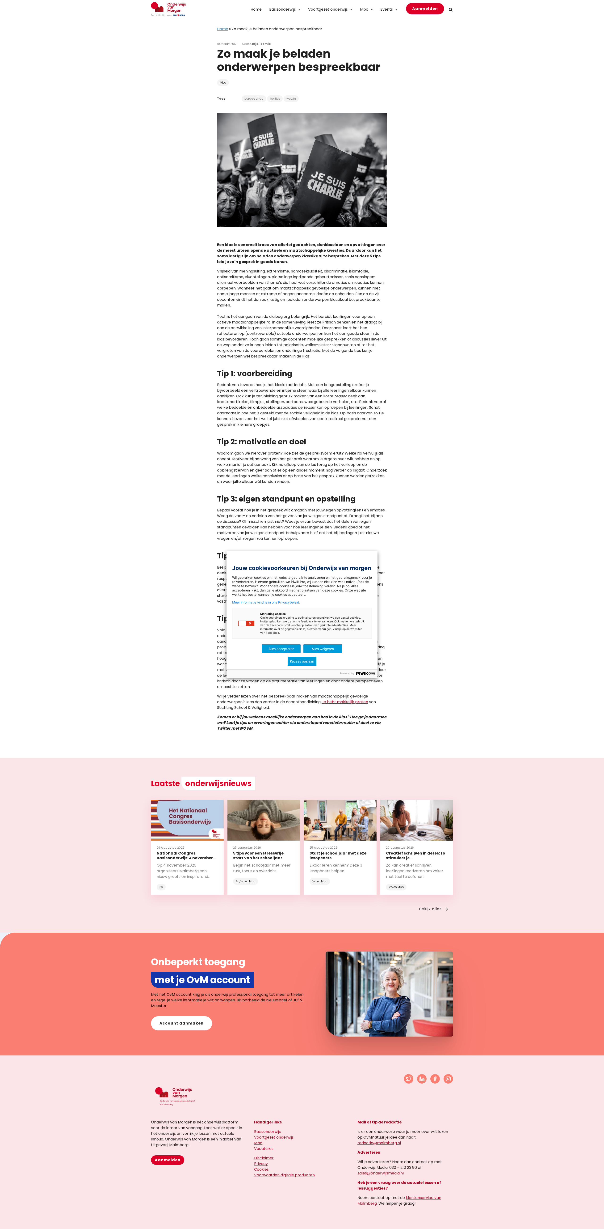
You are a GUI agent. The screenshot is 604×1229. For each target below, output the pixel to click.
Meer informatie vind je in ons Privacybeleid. (266, 602)
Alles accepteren (281, 649)
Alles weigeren (323, 649)
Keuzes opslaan (302, 661)
